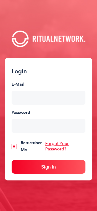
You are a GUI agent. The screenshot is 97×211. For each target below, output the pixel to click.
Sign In (48, 167)
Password (21, 113)
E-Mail (18, 84)
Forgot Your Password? (57, 146)
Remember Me (31, 146)
